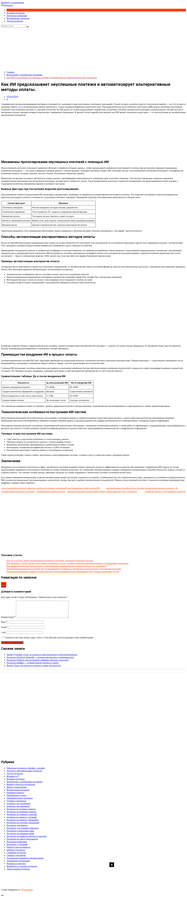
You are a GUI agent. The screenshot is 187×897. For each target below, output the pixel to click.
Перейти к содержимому (12, 2)
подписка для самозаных (18, 806)
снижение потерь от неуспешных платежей (165, 491)
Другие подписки (15, 21)
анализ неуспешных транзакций (52, 488)
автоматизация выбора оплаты (51, 491)
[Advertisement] (93, 879)
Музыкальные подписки (18, 18)
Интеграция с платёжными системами (24, 781)
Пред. (3, 583)
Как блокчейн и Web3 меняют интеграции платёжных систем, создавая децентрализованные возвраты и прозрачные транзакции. (68, 563)
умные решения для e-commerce (121, 491)
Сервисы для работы (16, 855)
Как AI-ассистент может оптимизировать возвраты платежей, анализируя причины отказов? (50, 560)
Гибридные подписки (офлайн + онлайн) (26, 768)
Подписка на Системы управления (23, 822)
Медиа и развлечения (17, 787)
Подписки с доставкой (17, 844)
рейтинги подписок (16, 849)
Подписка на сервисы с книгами (22, 814)
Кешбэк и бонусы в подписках (21, 784)
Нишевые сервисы (15, 792)
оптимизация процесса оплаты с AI (161, 488)
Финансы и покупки (16, 863)
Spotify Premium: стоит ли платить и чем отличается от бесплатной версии (42, 654)
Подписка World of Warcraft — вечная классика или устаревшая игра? (40, 657)
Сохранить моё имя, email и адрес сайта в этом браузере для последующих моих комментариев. (49, 637)
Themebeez (27, 889)
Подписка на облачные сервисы (21, 811)
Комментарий (8, 617)
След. (3, 586)
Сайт (3, 632)
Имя (4, 622)
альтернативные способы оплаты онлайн (125, 488)
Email (4, 627)
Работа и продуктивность (18, 847)
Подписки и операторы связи (20, 830)
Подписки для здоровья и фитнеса (23, 828)
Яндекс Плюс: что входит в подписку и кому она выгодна (34, 665)
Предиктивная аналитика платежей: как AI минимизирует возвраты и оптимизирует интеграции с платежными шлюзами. (64, 568)
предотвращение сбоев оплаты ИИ (83, 488)
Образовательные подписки (20, 798)
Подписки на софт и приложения (22, 839)
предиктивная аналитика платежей (18, 491)
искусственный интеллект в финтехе (19, 488)
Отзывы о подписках (16, 800)
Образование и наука (16, 795)
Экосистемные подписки (18, 869)
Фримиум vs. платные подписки (22, 866)
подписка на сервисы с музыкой (22, 817)
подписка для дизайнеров (19, 803)
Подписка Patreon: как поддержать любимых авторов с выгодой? (38, 660)
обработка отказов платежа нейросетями (86, 491)
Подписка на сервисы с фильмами (23, 819)
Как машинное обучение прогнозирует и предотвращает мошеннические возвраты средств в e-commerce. (57, 566)
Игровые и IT (13, 776)
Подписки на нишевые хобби (20, 833)
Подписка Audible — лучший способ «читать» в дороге (32, 662)
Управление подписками (18, 860)
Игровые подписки (16, 12)
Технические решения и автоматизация (25, 858)
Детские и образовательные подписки (24, 770)
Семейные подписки (16, 852)
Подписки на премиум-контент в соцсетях (27, 836)
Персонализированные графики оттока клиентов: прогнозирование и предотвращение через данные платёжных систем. (63, 571)
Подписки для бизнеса (17, 825)
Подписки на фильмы (17, 15)
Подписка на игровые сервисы (21, 809)
